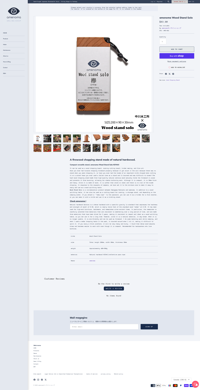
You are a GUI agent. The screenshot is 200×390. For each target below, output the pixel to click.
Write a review (114, 288)
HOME (5, 33)
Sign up (149, 327)
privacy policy (106, 374)
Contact (5, 67)
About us (5, 56)
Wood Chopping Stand (173, 80)
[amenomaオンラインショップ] (14, 14)
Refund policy (118, 374)
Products (5, 39)
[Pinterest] (42, 380)
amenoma (92, 261)
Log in (153, 1)
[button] (148, 74)
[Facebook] (34, 380)
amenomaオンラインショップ (171, 28)
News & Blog (7, 62)
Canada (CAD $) (179, 1)
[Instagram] (38, 380)
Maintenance (6, 50)
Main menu (37, 345)
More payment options (177, 61)
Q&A (4, 73)
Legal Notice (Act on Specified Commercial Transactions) (64, 374)
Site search (37, 374)
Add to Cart (177, 49)
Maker (5, 44)
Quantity (162, 37)
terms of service (91, 374)
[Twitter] (46, 380)
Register (160, 1)
